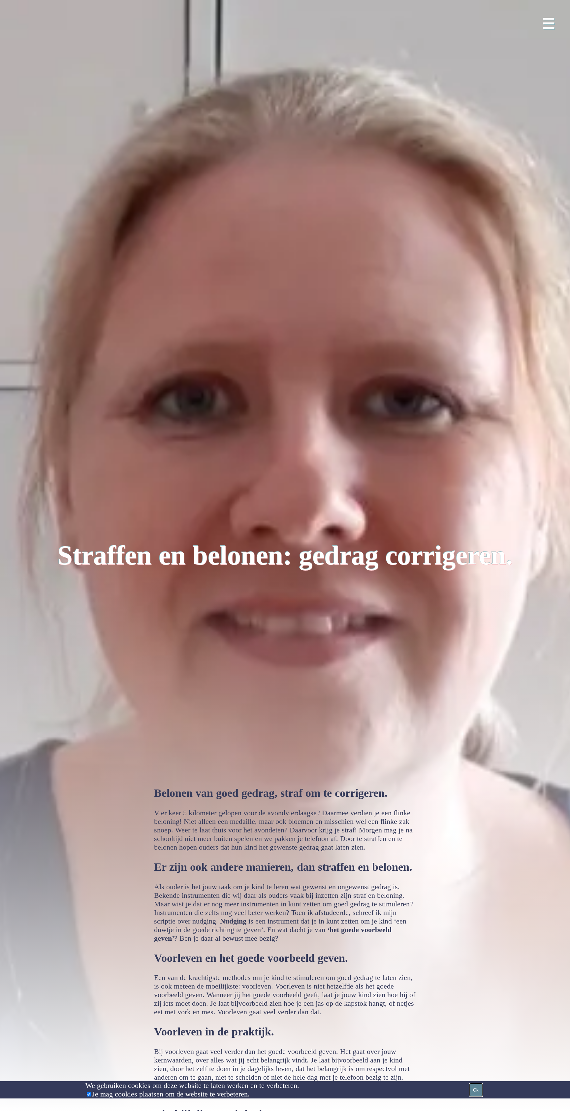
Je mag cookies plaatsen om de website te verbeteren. (171, 1094)
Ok (476, 1090)
